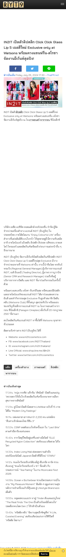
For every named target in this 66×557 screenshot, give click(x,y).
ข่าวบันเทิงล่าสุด (12, 386)
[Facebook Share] (15, 69)
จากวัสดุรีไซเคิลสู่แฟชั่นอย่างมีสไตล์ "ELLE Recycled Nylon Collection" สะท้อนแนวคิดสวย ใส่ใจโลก (33, 441)
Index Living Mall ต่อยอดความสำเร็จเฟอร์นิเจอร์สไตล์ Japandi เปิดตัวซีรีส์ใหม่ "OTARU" (31, 453)
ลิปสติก (19, 112)
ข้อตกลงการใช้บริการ (30, 553)
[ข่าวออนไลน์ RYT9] (12, 4)
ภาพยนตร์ (34, 119)
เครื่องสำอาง (22, 367)
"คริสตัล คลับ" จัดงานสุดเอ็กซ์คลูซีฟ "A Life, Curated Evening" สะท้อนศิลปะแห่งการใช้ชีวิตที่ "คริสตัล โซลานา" (31, 516)
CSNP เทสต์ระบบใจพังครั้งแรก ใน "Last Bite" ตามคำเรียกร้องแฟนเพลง (33, 429)
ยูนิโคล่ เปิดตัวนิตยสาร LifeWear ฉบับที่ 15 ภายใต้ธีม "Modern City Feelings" (33, 408)
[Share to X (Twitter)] (32, 69)
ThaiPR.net (53, 75)
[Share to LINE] (49, 69)
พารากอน (45, 119)
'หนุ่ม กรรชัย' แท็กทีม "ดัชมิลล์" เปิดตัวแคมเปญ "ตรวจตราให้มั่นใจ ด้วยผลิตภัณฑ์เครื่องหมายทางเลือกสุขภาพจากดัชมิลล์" (33, 396)
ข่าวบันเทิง (9, 75)
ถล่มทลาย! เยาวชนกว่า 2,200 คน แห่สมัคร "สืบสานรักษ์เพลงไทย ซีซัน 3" (30, 419)
